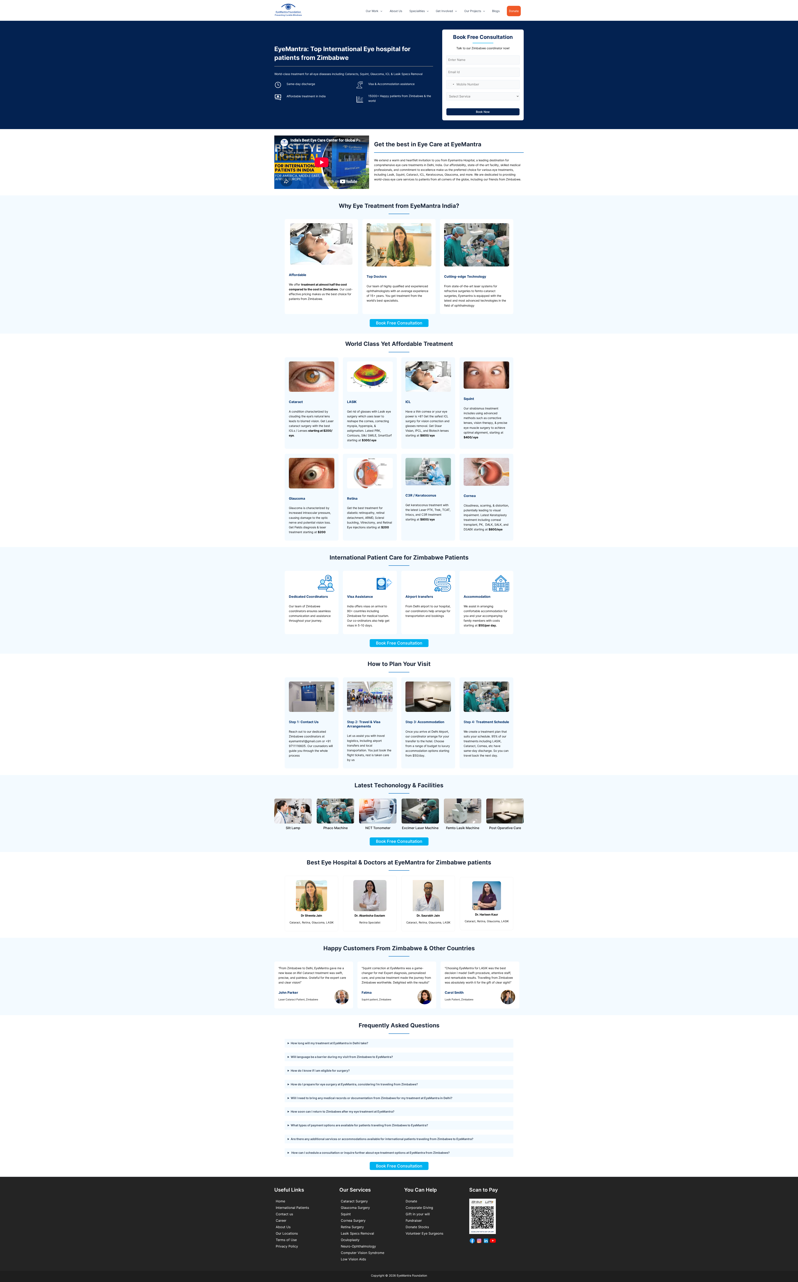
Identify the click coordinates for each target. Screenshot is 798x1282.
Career (281, 1220)
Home (280, 1201)
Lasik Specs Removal (357, 1233)
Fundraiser (414, 1220)
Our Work (372, 11)
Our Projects (472, 11)
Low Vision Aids (353, 1259)
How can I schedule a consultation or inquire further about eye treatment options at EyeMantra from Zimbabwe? (370, 1152)
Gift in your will (418, 1214)
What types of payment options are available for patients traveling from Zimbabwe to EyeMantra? (359, 1125)
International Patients (292, 1208)
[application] (380, 11)
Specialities (417, 11)
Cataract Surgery (354, 1201)
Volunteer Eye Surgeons (424, 1233)
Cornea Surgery (353, 1220)
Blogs (496, 11)
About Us (396, 11)
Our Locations (287, 1233)
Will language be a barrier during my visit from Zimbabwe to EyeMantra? (342, 1057)
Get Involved (444, 11)
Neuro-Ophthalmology (358, 1246)
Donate (411, 1201)
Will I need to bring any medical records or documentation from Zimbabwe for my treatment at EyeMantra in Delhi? (371, 1098)
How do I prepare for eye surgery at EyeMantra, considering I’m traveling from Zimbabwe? (354, 1084)
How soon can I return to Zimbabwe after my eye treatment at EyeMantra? (342, 1111)
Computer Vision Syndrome (362, 1253)
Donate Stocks (417, 1227)
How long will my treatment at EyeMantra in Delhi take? (329, 1043)
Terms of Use (286, 1240)
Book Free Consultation (399, 322)
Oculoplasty (350, 1240)
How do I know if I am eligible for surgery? (320, 1070)
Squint (346, 1214)
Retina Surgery (352, 1227)
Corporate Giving (419, 1208)
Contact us (284, 1214)
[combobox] (451, 84)
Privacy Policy (287, 1246)
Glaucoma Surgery (355, 1208)
